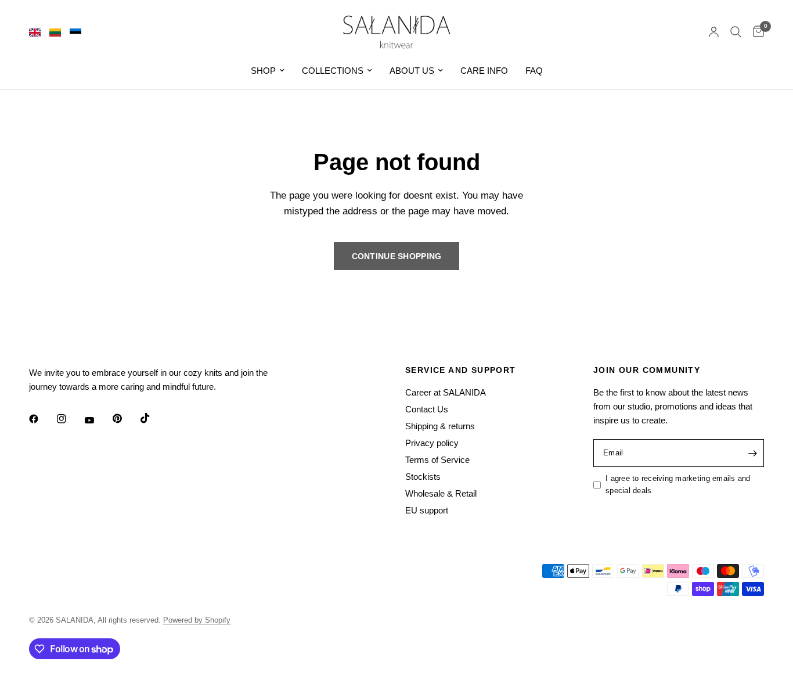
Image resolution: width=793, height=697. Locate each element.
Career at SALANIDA (445, 392)
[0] (755, 32)
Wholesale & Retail (441, 493)
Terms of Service (437, 460)
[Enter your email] (752, 453)
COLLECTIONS (332, 71)
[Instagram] (69, 419)
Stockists (423, 477)
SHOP (263, 71)
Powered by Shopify (196, 620)
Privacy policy (432, 443)
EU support (426, 510)
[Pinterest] (125, 419)
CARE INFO (484, 71)
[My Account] (713, 32)
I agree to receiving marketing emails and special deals (678, 484)
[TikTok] (153, 418)
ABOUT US (412, 71)
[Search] (735, 32)
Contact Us (426, 409)
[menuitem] (267, 71)
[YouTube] (97, 420)
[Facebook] (42, 419)
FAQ (534, 71)
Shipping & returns (440, 426)
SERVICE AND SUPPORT (460, 370)
